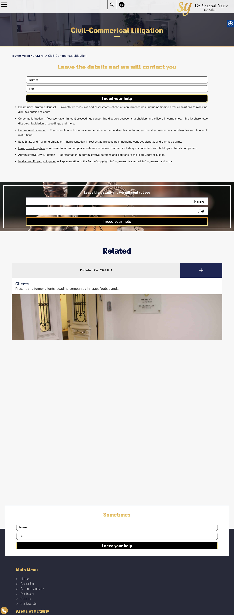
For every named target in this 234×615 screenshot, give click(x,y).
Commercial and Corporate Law (41, 477)
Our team (26, 443)
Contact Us (27, 452)
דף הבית (38, 56)
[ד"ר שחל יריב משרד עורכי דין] (202, 8)
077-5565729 (33, 494)
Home (24, 430)
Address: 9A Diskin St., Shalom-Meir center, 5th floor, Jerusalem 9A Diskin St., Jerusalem (74, 509)
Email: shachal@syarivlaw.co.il (36, 502)
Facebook (22, 526)
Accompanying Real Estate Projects (44, 468)
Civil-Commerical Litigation (38, 472)
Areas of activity (30, 439)
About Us (26, 434)
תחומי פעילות (21, 56)
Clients (24, 447)
